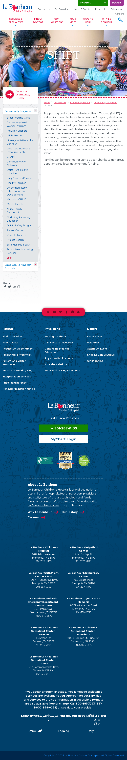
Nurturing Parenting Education (18, 219)
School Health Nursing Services (20, 251)
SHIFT (10, 257)
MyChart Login (63, 439)
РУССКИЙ (35, 731)
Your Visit (73, 20)
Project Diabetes (16, 235)
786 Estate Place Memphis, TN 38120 (83, 581)
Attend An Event (97, 348)
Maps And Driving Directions (62, 370)
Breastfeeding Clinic (18, 117)
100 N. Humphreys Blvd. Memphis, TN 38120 (44, 581)
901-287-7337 (43, 586)
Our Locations (57, 20)
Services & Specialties (16, 20)
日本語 (95, 719)
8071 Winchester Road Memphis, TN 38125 (83, 607)
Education (116, 9)
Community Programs (18, 111)
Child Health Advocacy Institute (18, 266)
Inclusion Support (17, 130)
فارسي (54, 715)
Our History (70, 512)
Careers (119, 13)
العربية (43, 715)
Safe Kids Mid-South (18, 244)
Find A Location (12, 336)
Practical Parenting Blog (17, 370)
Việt (91, 731)
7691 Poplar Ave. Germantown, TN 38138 (43, 610)
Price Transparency (14, 382)
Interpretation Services (16, 376)
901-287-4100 (83, 586)
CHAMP (11, 156)
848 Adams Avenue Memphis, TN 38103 (43, 556)
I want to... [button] (85, 2)
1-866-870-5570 (44, 615)
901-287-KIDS (65, 428)
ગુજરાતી (85, 715)
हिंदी (92, 715)
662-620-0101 (43, 673)
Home (47, 102)
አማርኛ (35, 715)
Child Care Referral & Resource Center (18, 150)
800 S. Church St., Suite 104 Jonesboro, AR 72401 (83, 639)
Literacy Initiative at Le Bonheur (20, 142)
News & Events (82, 9)
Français (63, 715)
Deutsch (75, 715)
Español (26, 715)
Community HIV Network (16, 163)
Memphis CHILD (16, 199)
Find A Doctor (38, 20)
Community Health (80, 102)
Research (100, 9)
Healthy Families (16, 182)
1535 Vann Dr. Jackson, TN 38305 (43, 639)
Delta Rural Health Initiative (17, 171)
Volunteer (93, 342)
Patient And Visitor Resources (14, 362)
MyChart (116, 2)
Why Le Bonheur (106, 20)
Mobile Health (15, 204)
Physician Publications (59, 358)
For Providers (62, 9)
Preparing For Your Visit (17, 354)
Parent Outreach (16, 230)
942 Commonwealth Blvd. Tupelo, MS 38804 (44, 669)
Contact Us (43, 9)
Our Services (60, 102)
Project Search (15, 239)
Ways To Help (88, 20)
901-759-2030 (83, 612)
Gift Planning (95, 360)
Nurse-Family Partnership (14, 211)
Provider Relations (56, 364)
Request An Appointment (18, 348)
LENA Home (14, 135)
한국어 (99, 719)
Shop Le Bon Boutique (101, 354)
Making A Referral (55, 336)
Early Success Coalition (20, 178)
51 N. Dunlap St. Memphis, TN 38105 (83, 556)
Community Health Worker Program (18, 124)
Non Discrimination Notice (18, 388)
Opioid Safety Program (20, 225)
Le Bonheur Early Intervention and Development (17, 191)
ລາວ (103, 715)
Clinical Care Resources (59, 342)
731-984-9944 (44, 644)
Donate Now (95, 336)
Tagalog (63, 731)
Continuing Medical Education (57, 350)
